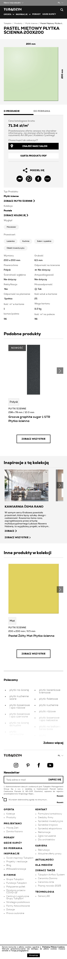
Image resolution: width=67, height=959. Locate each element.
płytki (42, 735)
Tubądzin (8, 23)
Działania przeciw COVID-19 (15, 891)
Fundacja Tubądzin (16, 883)
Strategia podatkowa (18, 902)
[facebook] (38, 179)
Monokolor (11, 227)
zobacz (9, 531)
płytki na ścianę (19, 690)
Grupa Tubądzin (15, 879)
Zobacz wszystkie (33, 439)
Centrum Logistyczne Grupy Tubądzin (17, 897)
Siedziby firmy (45, 817)
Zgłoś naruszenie (47, 836)
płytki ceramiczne (16, 733)
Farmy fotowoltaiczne (18, 906)
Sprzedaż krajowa (48, 825)
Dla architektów (46, 839)
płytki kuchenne (48, 705)
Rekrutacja (44, 850)
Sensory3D (44, 896)
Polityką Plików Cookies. (53, 947)
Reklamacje (44, 832)
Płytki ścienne (31, 23)
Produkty (18, 23)
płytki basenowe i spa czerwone (19, 715)
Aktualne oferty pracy (50, 854)
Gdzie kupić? (49, 14)
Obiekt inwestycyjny (16, 248)
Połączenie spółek (15, 887)
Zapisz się (54, 779)
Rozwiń (60, 796)
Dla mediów (44, 865)
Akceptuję (33, 955)
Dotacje (10, 909)
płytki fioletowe (48, 699)
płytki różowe (47, 711)
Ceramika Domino (47, 878)
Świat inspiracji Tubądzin (19, 858)
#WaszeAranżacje (16, 869)
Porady (36, 14)
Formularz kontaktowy (50, 814)
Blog (8, 865)
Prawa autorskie (15, 913)
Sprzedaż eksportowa (50, 828)
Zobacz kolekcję (15, 215)
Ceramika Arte (46, 882)
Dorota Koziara (14, 831)
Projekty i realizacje (16, 861)
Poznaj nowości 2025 (49, 886)
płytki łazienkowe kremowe (49, 691)
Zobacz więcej (53, 742)
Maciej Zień (12, 828)
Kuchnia (25, 241)
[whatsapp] (29, 179)
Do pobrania (13, 848)
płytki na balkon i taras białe (49, 728)
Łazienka (11, 241)
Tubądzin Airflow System (51, 875)
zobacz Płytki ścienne (18, 201)
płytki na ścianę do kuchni (19, 724)
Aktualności (44, 860)
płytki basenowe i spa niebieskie (49, 719)
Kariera (41, 846)
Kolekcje (10, 814)
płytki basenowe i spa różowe (19, 706)
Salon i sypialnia (44, 241)
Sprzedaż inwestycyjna (50, 821)
